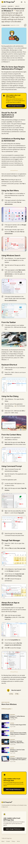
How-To (17, 6)
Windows (3, 6)
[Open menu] (21, 2)
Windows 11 (11, 6)
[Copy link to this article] (25, 25)
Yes (12, 693)
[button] (14, 214)
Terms (18, 841)
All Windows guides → (6, 708)
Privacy (13, 841)
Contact (8, 841)
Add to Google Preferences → (15, 105)
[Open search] (25, 2)
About (2, 841)
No (17, 693)
